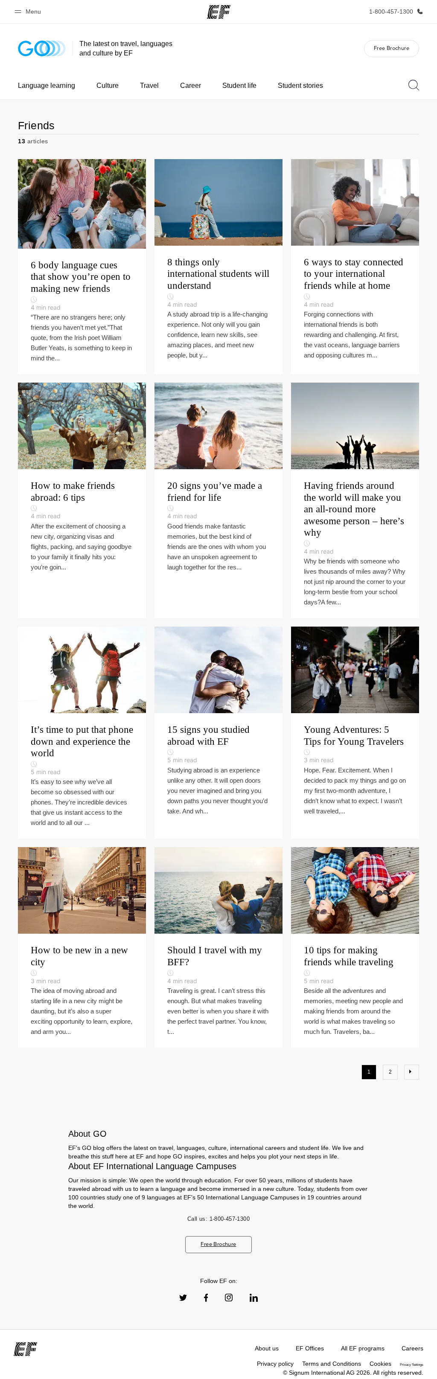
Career (190, 85)
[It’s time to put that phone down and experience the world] (82, 733)
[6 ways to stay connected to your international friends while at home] (355, 266)
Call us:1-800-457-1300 (218, 1219)
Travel (149, 85)
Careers (412, 1348)
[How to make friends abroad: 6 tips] (82, 500)
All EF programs (363, 1348)
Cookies (380, 1363)
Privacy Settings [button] (411, 1365)
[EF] (218, 12)
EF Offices (310, 1348)
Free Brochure (391, 48)
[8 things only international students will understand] (218, 266)
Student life (239, 85)
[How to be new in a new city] (82, 947)
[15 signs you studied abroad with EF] (218, 733)
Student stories (300, 85)
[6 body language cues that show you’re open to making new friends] (82, 266)
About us (267, 1348)
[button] (29, 11)
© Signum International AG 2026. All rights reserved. (353, 1372)
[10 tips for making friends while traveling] (355, 947)
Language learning (46, 85)
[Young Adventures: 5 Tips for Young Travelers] (355, 733)
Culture (107, 85)
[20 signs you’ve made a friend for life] (218, 500)
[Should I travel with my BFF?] (218, 947)
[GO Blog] (42, 48)
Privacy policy (275, 1363)
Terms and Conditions (331, 1363)
